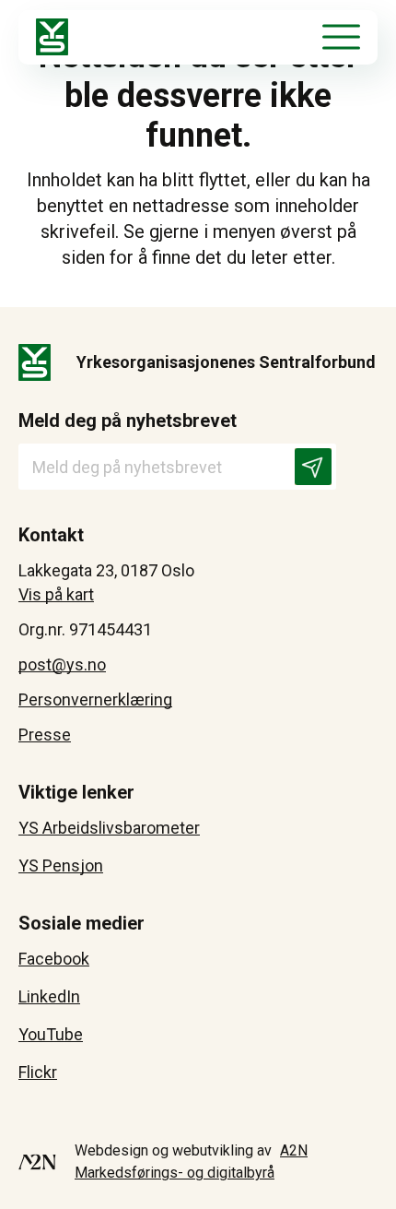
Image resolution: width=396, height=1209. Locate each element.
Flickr (37, 1072)
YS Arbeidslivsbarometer (109, 827)
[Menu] (341, 37)
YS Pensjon (60, 865)
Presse (44, 734)
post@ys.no (62, 664)
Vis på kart (56, 594)
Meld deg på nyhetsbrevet (127, 420)
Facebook (53, 958)
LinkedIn (49, 996)
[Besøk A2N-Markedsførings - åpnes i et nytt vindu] (37, 1162)
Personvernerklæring (95, 699)
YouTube (50, 1034)
